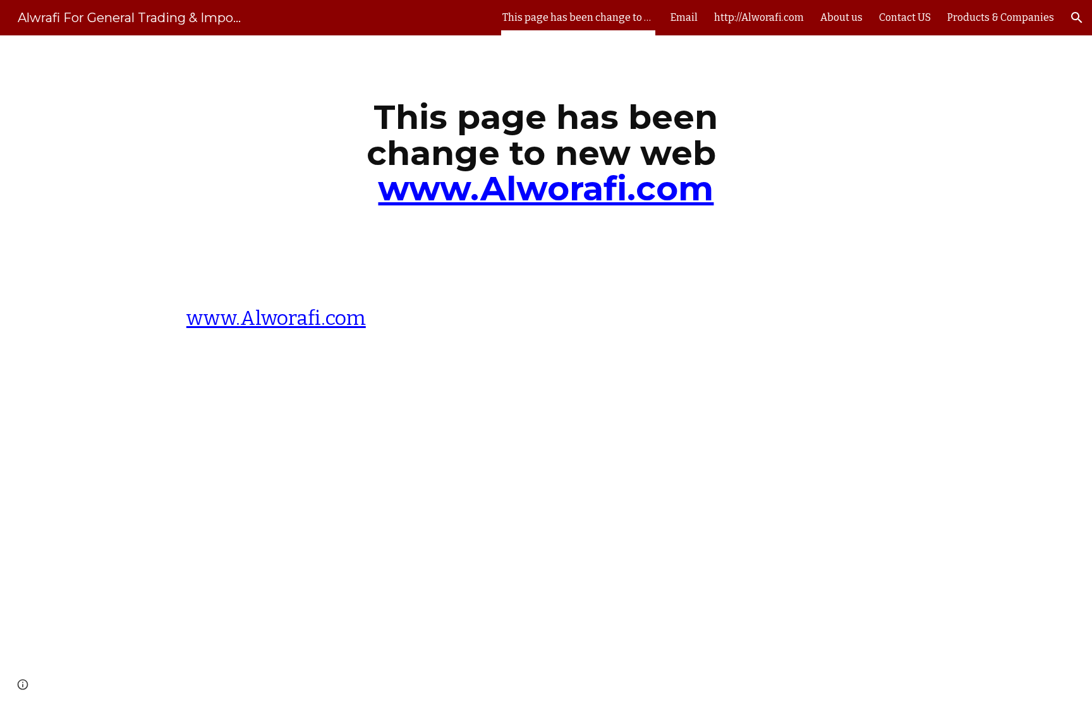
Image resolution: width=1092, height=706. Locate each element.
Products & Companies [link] (1000, 17)
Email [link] (684, 17)
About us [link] (841, 17)
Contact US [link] (905, 17)
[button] (1077, 18)
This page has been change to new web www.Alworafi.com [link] (578, 17)
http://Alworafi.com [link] (759, 17)
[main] (546, 158)
